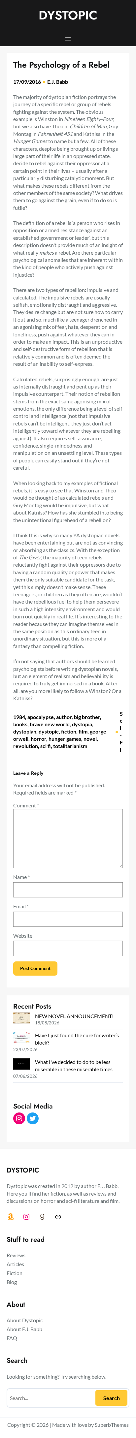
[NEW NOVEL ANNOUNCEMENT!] (21, 1019)
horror (38, 738)
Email (21, 906)
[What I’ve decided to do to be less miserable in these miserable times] (21, 1064)
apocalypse (40, 717)
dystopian (24, 731)
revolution (25, 746)
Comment (26, 805)
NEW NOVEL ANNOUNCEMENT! (74, 1016)
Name (21, 877)
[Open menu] (68, 39)
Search (111, 1398)
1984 (19, 717)
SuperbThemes (112, 1425)
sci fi (45, 746)
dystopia (82, 724)
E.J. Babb (57, 81)
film (83, 731)
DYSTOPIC (68, 15)
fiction (68, 731)
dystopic (49, 731)
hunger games (65, 738)
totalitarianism (70, 746)
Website (22, 935)
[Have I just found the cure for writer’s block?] (21, 1038)
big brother (87, 717)
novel (90, 738)
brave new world (50, 724)
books (20, 724)
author (64, 717)
